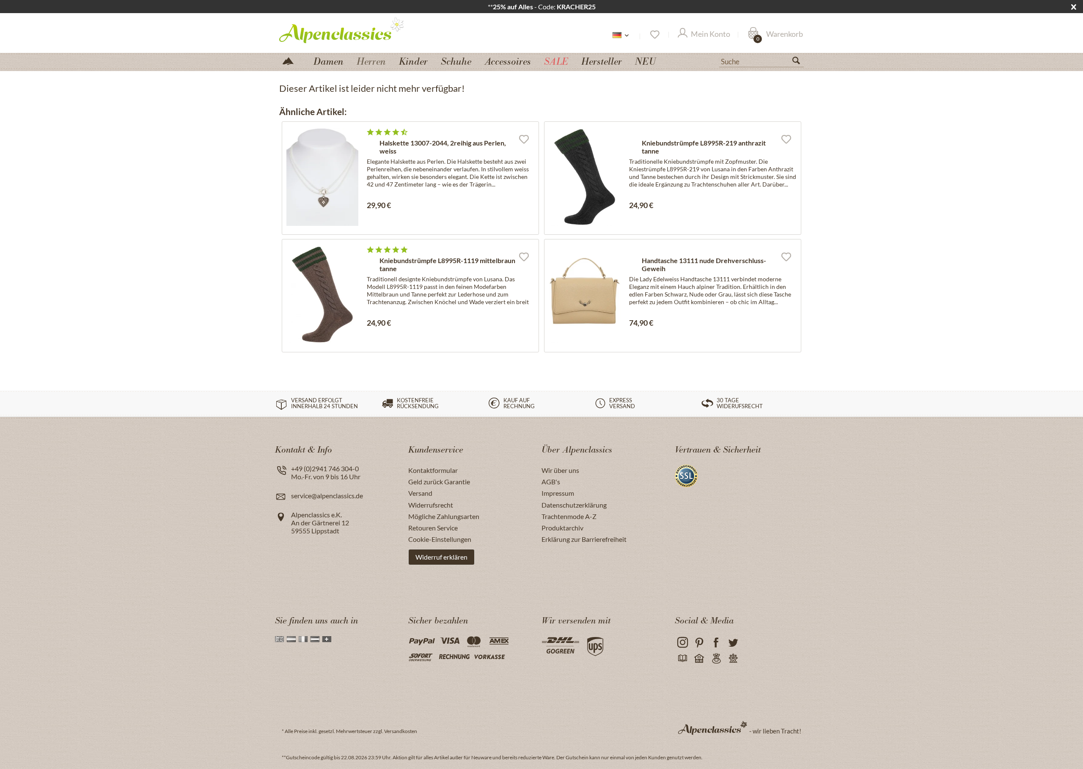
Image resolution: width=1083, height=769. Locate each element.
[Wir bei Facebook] (716, 642)
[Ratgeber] (682, 658)
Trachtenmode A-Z (569, 516)
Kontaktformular (433, 470)
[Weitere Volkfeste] (733, 658)
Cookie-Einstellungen (439, 539)
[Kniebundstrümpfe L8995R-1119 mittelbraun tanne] (322, 294)
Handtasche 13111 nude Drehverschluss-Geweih (704, 264)
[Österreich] (315, 639)
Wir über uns (560, 470)
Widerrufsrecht (430, 505)
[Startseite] (291, 60)
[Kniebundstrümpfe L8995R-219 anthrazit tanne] (585, 177)
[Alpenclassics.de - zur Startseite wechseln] (357, 29)
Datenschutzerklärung (574, 505)
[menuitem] (761, 60)
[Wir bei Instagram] (682, 642)
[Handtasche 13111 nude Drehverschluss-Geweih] (585, 294)
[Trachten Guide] (716, 658)
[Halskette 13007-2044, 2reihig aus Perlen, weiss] (322, 177)
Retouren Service (433, 528)
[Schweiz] (326, 639)
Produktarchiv (562, 528)
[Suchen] (799, 62)
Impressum (558, 493)
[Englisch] (279, 639)
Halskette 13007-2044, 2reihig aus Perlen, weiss (442, 147)
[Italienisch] (303, 639)
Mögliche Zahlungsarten (443, 516)
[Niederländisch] (291, 639)
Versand (420, 493)
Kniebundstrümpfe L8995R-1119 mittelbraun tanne (447, 264)
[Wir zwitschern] (733, 642)
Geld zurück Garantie (439, 482)
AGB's (551, 482)
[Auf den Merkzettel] (524, 139)
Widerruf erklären (441, 557)
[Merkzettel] (654, 34)
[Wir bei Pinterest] (699, 642)
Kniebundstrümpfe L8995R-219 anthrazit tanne (704, 147)
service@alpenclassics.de (327, 496)
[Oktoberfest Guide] (699, 658)
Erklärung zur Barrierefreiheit (584, 539)
